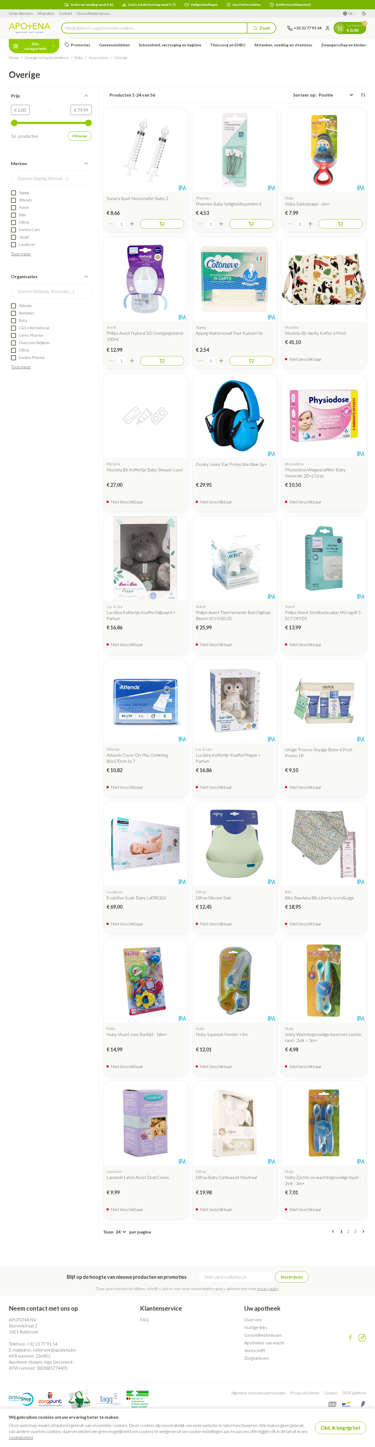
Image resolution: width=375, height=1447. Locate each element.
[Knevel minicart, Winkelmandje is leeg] (340, 28)
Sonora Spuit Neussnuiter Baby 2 (137, 198)
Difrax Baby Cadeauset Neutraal (226, 1177)
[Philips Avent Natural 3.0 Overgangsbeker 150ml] (145, 279)
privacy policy (268, 1288)
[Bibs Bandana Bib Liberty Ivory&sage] (324, 844)
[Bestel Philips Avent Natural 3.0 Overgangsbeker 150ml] (162, 360)
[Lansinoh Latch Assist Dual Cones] (145, 1123)
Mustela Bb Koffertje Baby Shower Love (145, 469)
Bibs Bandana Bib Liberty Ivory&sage (319, 897)
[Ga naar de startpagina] (29, 28)
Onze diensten (21, 13)
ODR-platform (354, 1392)
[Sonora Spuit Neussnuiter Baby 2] (145, 150)
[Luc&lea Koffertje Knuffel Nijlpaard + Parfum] (145, 558)
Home (14, 57)
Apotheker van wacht (264, 1342)
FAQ (144, 1319)
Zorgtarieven (256, 1358)
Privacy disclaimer (305, 1392)
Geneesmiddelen (114, 45)
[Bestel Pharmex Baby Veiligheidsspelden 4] (251, 224)
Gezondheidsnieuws (93, 13)
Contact (65, 13)
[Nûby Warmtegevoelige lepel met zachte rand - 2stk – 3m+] (324, 980)
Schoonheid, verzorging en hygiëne (170, 45)
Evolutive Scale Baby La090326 (136, 897)
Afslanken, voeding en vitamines (283, 45)
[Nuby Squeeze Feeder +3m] (234, 980)
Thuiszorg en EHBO (227, 45)
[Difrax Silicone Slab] (234, 844)
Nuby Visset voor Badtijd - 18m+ (137, 1034)
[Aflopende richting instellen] (363, 95)
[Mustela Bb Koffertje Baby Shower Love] (145, 416)
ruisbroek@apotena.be (54, 1349)
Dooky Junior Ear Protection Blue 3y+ (231, 464)
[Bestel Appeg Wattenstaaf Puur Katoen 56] (251, 360)
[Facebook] (350, 1338)
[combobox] (154, 28)
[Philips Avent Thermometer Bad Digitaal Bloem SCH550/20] (234, 558)
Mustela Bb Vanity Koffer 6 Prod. (315, 333)
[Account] (327, 28)
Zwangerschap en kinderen (345, 45)
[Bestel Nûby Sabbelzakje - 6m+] (340, 224)
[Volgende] (362, 1231)
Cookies (331, 1392)
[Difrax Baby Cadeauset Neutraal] (234, 1123)
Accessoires (99, 57)
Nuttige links (255, 1327)
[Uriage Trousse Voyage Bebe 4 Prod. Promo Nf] (324, 701)
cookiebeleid (21, 1437)
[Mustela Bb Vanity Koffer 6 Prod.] (324, 279)
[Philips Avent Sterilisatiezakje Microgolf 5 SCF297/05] (324, 558)
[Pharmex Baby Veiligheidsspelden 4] (234, 150)
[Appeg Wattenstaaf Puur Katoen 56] (234, 279)
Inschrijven (292, 1276)
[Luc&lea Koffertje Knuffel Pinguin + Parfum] (234, 701)
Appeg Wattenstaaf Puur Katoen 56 (229, 333)
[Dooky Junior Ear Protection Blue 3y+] (234, 416)
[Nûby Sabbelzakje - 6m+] (324, 150)
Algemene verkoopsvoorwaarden (258, 1392)
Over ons (253, 1319)
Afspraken (45, 13)
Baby (79, 57)
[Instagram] (362, 1338)
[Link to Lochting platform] (363, 1404)
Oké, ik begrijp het (340, 1428)
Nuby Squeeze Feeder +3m (222, 1034)
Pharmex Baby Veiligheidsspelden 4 (228, 203)
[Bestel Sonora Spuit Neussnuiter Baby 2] (162, 224)
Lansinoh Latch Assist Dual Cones (138, 1177)
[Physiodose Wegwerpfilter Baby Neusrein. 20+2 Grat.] (324, 416)
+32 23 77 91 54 (42, 1343)
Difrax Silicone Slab (213, 897)
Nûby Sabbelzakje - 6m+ (307, 203)
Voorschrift (254, 1350)
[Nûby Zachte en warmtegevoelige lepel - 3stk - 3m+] (324, 1123)
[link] (334, 1231)
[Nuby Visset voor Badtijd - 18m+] (145, 980)
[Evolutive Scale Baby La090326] (145, 844)
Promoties (80, 45)
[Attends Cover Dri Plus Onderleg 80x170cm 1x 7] (145, 701)
